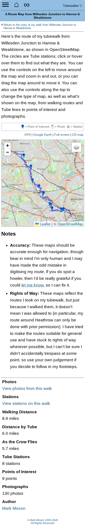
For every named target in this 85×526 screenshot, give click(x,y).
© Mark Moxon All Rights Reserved (42, 521)
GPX (27, 134)
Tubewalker (72, 5)
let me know (32, 285)
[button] (14, 153)
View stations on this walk (26, 403)
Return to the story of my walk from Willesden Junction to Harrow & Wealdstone (39, 26)
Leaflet (45, 223)
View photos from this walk (27, 388)
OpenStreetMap (70, 223)
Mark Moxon (14, 508)
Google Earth (42, 134)
